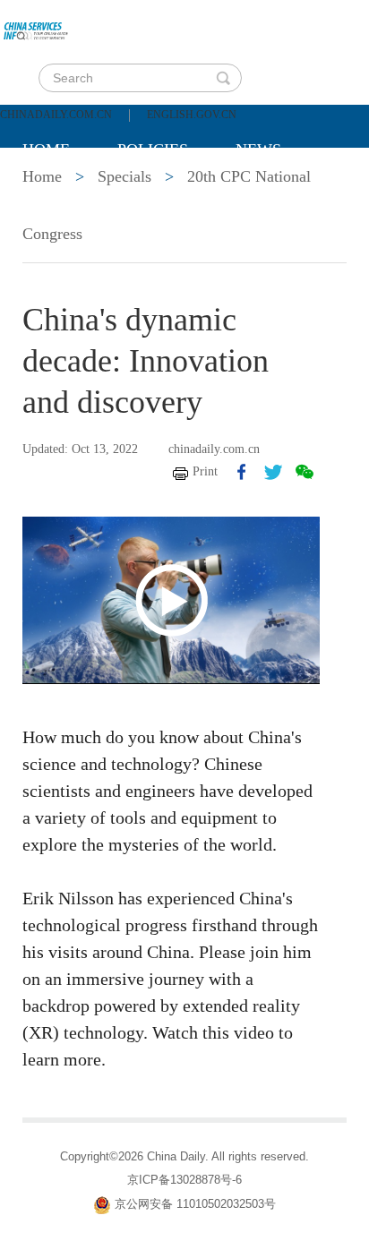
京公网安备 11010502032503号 (195, 1204)
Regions (282, 194)
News (258, 149)
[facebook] (242, 472)
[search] (223, 77)
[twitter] (273, 472)
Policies (152, 149)
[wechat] (304, 472)
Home (46, 149)
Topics (172, 194)
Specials (59, 194)
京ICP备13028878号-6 (184, 1179)
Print (205, 471)
